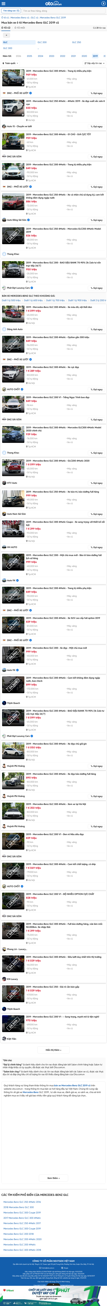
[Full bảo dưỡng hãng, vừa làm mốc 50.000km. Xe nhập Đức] (13, 930)
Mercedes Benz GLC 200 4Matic (19, 1244)
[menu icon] (3, 4)
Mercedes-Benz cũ (20, 17)
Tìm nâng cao (9, 10)
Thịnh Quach (13, 703)
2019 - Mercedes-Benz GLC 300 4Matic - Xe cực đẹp (52, 367)
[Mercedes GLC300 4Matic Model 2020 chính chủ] (13, 434)
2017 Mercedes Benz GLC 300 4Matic (22, 1217)
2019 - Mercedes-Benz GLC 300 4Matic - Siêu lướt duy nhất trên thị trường (63, 956)
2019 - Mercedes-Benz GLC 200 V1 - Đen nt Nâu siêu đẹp (55, 834)
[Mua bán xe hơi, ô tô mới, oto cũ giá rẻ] (53, 3)
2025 (29, 56)
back (6, 35)
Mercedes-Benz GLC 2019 (53, 17)
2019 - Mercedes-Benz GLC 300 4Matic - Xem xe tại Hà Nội (56, 804)
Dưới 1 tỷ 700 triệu (55, 300)
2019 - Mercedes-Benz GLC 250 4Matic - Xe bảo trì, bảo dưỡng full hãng (62, 491)
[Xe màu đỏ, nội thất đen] (13, 314)
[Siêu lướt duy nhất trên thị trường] (13, 963)
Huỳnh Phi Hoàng (16, 765)
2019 (95, 56)
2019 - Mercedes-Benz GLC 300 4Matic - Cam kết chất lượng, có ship (61, 864)
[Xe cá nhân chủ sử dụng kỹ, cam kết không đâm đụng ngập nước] (13, 201)
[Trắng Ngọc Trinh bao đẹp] (13, 404)
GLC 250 (76, 42)
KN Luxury (12, 979)
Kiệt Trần (11, 1038)
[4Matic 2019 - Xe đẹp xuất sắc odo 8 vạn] (13, 108)
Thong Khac (13, 254)
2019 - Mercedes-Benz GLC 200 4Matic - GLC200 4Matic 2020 (57, 460)
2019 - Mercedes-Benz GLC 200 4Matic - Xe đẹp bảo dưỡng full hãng (61, 773)
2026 (18, 56)
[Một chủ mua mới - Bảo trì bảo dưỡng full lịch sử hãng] (13, 562)
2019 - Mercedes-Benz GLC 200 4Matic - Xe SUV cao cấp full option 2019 (63, 618)
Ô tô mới (19, 27)
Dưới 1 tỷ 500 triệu (11, 300)
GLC (5, 42)
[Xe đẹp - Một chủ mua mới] (13, 654)
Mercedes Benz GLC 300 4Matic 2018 (22, 1249)
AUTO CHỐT (13, 389)
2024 (40, 56)
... (38, 48)
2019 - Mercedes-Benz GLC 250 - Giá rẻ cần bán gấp (52, 986)
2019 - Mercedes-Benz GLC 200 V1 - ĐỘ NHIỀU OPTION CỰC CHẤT (60, 894)
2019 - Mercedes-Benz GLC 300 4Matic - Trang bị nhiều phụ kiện (58, 70)
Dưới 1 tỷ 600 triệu (33, 300)
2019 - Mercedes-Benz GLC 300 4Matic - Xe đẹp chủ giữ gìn (56, 743)
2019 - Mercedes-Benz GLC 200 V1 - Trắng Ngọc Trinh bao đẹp (57, 397)
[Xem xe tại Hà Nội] (13, 811)
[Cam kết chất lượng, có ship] (13, 871)
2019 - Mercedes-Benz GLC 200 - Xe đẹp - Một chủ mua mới (56, 647)
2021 (73, 56)
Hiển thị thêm (52, 1050)
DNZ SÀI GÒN (14, 156)
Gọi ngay (98, 93)
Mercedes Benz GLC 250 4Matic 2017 (22, 1223)
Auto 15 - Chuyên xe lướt (19, 126)
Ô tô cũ (5, 17)
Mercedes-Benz (31, 1092)
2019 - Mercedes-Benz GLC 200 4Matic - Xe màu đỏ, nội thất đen (59, 307)
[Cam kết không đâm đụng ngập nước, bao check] (13, 684)
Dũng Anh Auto (15, 329)
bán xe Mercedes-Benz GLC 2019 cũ (72, 1085)
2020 (84, 56)
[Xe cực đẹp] (13, 374)
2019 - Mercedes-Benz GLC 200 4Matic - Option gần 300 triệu (57, 337)
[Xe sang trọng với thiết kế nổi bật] (13, 528)
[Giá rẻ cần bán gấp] (13, 993)
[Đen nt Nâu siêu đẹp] (13, 841)
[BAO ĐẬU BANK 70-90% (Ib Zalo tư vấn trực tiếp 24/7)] (13, 269)
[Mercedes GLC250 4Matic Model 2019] (13, 235)
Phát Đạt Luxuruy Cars (18, 287)
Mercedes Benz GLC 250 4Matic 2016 (22, 1201)
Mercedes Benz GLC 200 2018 (18, 1233)
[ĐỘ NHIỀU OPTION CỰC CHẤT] (13, 901)
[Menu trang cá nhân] (103, 3)
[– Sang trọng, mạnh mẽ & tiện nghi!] (13, 1023)
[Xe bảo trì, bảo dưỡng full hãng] (13, 498)
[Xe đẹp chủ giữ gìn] (13, 750)
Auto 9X (11, 580)
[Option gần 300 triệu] (13, 344)
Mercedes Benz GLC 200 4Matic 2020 (22, 1239)
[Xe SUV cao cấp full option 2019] (13, 625)
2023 (51, 56)
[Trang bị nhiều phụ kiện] (13, 77)
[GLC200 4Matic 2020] (13, 467)
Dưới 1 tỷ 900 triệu (77, 300)
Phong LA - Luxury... (17, 949)
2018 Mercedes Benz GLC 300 (18, 1207)
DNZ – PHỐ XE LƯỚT (17, 93)
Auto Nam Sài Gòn (16, 513)
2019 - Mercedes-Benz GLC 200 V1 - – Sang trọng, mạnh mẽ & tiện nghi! (62, 1016)
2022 (62, 56)
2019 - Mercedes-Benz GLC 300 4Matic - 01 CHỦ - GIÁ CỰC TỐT (58, 134)
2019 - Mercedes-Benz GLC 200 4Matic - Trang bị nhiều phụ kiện (58, 164)
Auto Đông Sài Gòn (16, 219)
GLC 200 (42, 42)
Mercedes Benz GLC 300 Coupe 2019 (22, 1212)
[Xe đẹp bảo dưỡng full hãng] (13, 780)
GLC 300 (7, 48)
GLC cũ (34, 17)
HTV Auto (12, 482)
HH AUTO (12, 547)
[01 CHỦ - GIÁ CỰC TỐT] (13, 141)
